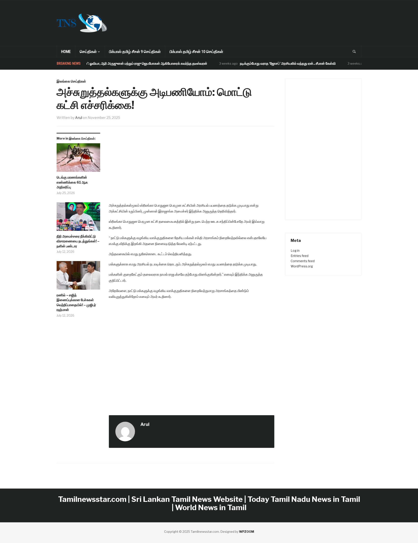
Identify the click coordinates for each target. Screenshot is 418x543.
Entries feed (299, 256)
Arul (78, 118)
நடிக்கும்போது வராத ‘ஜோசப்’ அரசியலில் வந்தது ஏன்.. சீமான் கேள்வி (279, 63)
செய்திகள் (88, 51)
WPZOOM (246, 531)
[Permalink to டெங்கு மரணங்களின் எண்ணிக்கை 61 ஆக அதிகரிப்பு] (78, 159)
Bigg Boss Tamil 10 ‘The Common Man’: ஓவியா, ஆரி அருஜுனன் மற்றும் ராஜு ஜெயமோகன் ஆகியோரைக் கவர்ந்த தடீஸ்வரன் (106, 63)
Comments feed (303, 261)
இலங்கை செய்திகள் (71, 81)
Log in (295, 250)
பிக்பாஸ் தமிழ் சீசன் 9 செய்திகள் (135, 51)
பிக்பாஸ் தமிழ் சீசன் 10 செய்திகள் (196, 51)
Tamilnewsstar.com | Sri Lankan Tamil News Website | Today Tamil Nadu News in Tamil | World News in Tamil (209, 503)
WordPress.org (302, 266)
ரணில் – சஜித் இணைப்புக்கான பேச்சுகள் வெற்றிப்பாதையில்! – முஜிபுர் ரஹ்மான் (76, 302)
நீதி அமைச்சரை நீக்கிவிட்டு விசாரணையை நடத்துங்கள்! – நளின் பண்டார (78, 241)
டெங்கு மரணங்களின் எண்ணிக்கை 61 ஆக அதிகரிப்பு (72, 182)
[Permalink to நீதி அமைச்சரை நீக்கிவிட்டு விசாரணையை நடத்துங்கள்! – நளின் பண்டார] (78, 218)
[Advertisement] (238, 16)
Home (66, 51)
